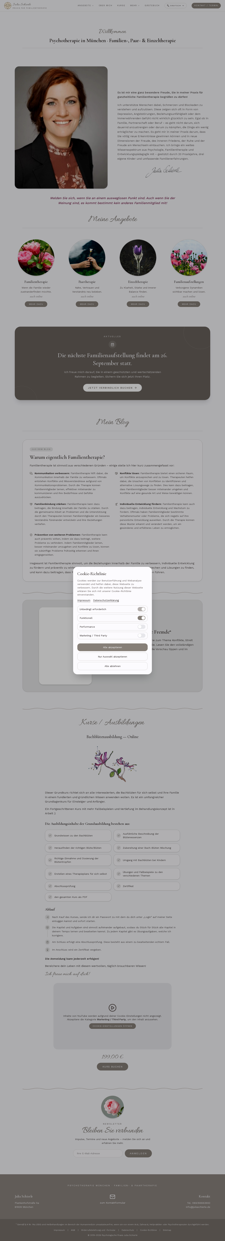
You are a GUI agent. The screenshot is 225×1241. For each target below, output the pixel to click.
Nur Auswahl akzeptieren (112, 656)
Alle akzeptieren (112, 647)
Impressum (83, 600)
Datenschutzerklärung (106, 600)
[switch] (141, 609)
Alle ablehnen (113, 666)
